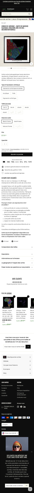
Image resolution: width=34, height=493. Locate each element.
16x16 (12, 107)
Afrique (9, 293)
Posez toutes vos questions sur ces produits (16, 267)
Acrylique (6, 93)
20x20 (19, 107)
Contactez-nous (21, 397)
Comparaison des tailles (9, 247)
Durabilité (4, 395)
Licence (4, 393)
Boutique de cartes (7, 385)
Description (5, 254)
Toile (13, 93)
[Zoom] (31, 64)
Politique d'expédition (23, 390)
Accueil (4, 23)
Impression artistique (9, 98)
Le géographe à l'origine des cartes (13, 263)
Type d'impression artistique (11, 85)
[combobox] (17, 14)
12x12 (5, 107)
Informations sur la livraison (11, 258)
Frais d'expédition (15, 149)
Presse (3, 390)
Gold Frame (17, 121)
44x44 (12, 112)
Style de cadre (6, 118)
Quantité (4, 140)
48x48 (19, 112)
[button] (6, 320)
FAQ (13, 229)
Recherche (20, 385)
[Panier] (27, 9)
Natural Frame (7, 126)
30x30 (27, 107)
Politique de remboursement (21, 394)
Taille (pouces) (6, 104)
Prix (3, 132)
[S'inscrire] (26, 486)
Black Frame (7, 121)
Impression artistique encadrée (13, 88)
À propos (4, 388)
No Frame (18, 126)
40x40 (5, 112)
